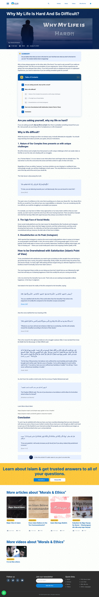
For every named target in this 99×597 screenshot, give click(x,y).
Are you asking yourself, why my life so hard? (38, 85)
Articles (59, 3)
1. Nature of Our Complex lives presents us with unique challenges (44, 94)
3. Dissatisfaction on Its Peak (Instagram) (38, 102)
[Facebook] (8, 580)
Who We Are (83, 3)
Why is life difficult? (30, 89)
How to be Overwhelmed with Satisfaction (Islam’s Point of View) (43, 107)
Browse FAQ (58, 479)
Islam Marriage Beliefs (37, 523)
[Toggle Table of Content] (77, 77)
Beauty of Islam (32, 520)
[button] (4, 593)
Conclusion (28, 112)
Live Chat (83, 582)
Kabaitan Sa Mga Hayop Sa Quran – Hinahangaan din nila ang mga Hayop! (59, 525)
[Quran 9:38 (24, 304)
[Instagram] (17, 580)
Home (68, 579)
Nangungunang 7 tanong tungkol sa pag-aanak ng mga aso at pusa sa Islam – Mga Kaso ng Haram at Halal (81, 525)
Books (66, 3)
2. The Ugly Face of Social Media (36, 98)
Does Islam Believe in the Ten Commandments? (16, 524)
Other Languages (86, 587)
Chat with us (41, 479)
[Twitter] (13, 580)
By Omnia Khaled (14, 42)
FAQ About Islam (85, 579)
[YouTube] (22, 580)
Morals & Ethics (10, 520)
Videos (73, 3)
